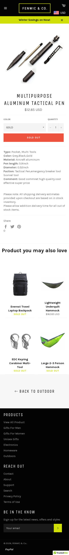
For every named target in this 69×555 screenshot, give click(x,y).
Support (9, 485)
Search (8, 490)
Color (7, 119)
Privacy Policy (12, 496)
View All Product (14, 422)
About (7, 479)
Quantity (53, 119)
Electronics (11, 444)
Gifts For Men (12, 428)
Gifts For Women (14, 433)
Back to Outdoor (36, 391)
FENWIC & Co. (19, 543)
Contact (8, 473)
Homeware (10, 450)
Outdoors (10, 456)
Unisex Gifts (11, 439)
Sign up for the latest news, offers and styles (32, 519)
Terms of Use (12, 502)
